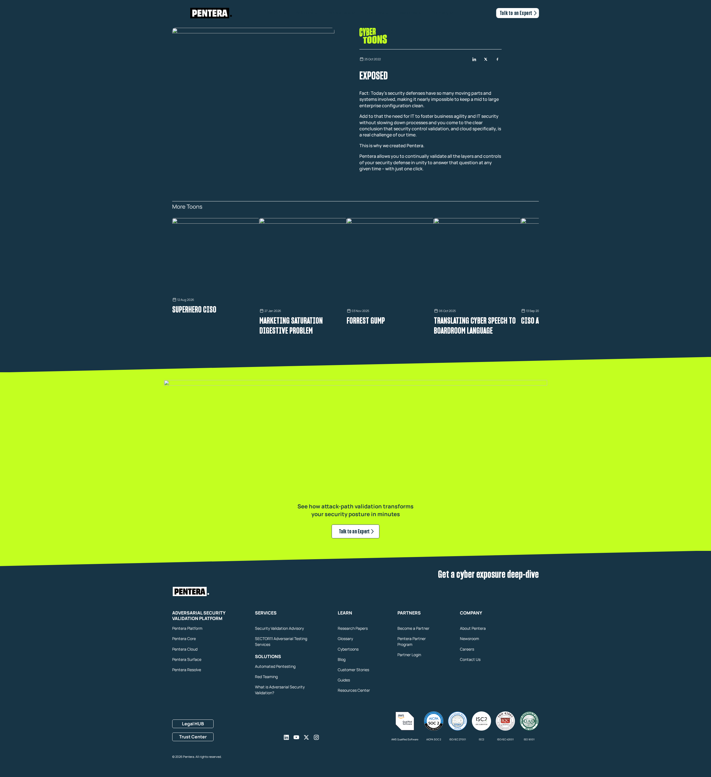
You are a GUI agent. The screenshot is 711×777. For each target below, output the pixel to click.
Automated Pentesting (275, 666)
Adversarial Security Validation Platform (198, 615)
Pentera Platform (187, 628)
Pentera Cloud (184, 649)
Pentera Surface (186, 659)
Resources (408, 13)
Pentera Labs (339, 13)
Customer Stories (353, 669)
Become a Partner (413, 628)
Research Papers (353, 628)
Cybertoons (348, 649)
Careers (467, 649)
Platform (274, 13)
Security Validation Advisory (279, 628)
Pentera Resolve (186, 669)
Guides (344, 680)
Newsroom (469, 638)
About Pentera (473, 628)
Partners (409, 613)
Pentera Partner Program (411, 641)
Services (266, 613)
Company (440, 13)
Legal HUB (193, 724)
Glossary (345, 638)
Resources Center (354, 690)
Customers (374, 13)
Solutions (304, 13)
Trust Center (193, 737)
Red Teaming (266, 676)
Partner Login (409, 654)
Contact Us (470, 659)
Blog (342, 659)
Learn (345, 613)
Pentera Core (184, 638)
